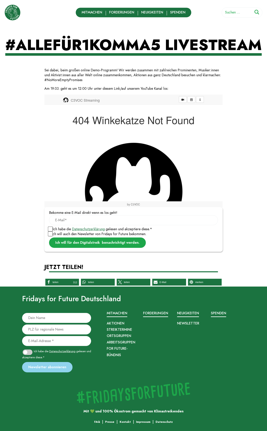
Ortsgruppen (119, 335)
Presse (140, 370)
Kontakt (155, 370)
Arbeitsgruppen (121, 342)
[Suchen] (256, 12)
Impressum (113, 370)
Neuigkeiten (152, 12)
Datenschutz (127, 370)
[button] (62, 282)
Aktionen (115, 323)
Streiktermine (119, 329)
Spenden (177, 12)
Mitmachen (92, 12)
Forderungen (121, 12)
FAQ (147, 370)
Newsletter (188, 323)
